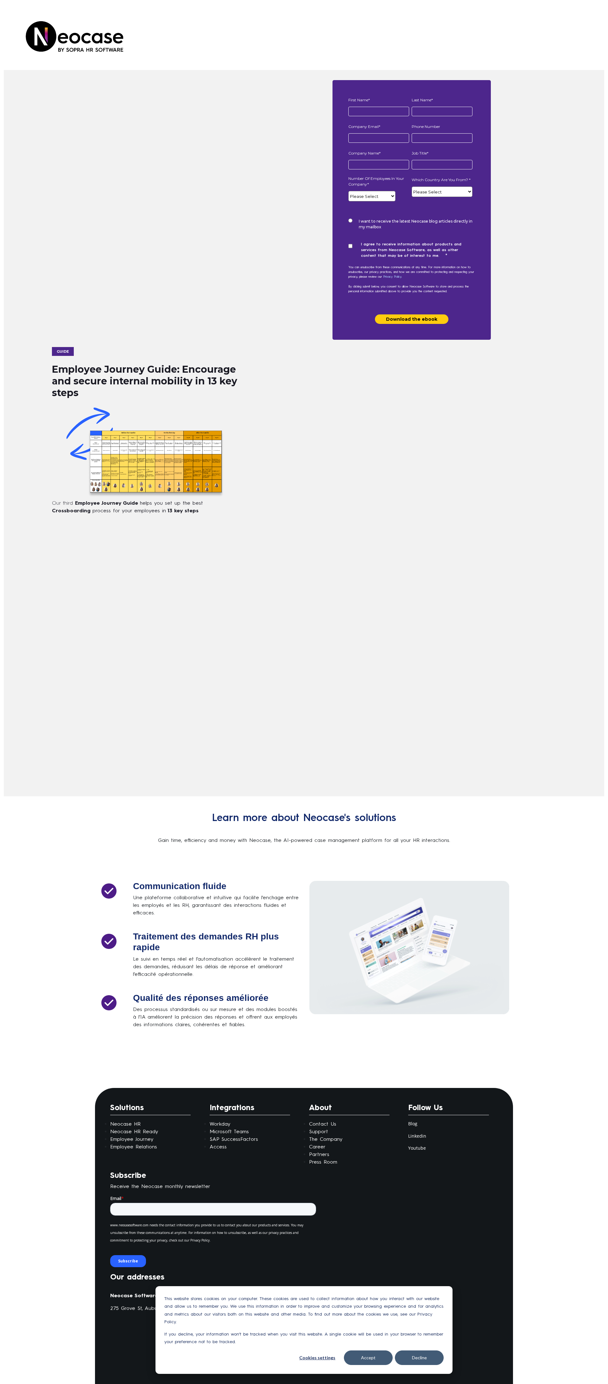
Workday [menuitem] (220, 1124)
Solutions (127, 1107)
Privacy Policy (392, 277)
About (320, 1107)
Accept (368, 1357)
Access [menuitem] (218, 1147)
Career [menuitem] (317, 1147)
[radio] (410, 224)
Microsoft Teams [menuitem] (229, 1131)
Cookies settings (317, 1357)
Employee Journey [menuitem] (131, 1139)
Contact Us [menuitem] (322, 1124)
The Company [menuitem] (325, 1139)
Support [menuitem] (318, 1131)
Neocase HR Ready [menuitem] (134, 1131)
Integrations (232, 1107)
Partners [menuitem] (319, 1154)
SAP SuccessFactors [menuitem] (234, 1139)
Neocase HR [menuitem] (125, 1124)
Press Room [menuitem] (323, 1162)
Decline (419, 1357)
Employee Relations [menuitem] (133, 1147)
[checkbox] (410, 224)
